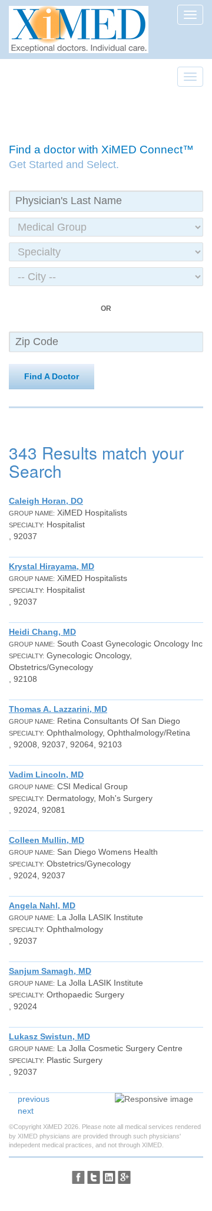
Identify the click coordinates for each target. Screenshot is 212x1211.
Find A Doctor (51, 376)
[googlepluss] (124, 1177)
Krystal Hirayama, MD (51, 566)
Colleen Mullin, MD (46, 840)
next (26, 1110)
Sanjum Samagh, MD (50, 971)
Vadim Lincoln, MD (46, 774)
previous (33, 1099)
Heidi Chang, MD (42, 631)
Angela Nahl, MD (42, 905)
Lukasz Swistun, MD (49, 1036)
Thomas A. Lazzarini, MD (58, 709)
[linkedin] (109, 1177)
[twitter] (93, 1177)
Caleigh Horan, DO (46, 501)
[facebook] (78, 1177)
